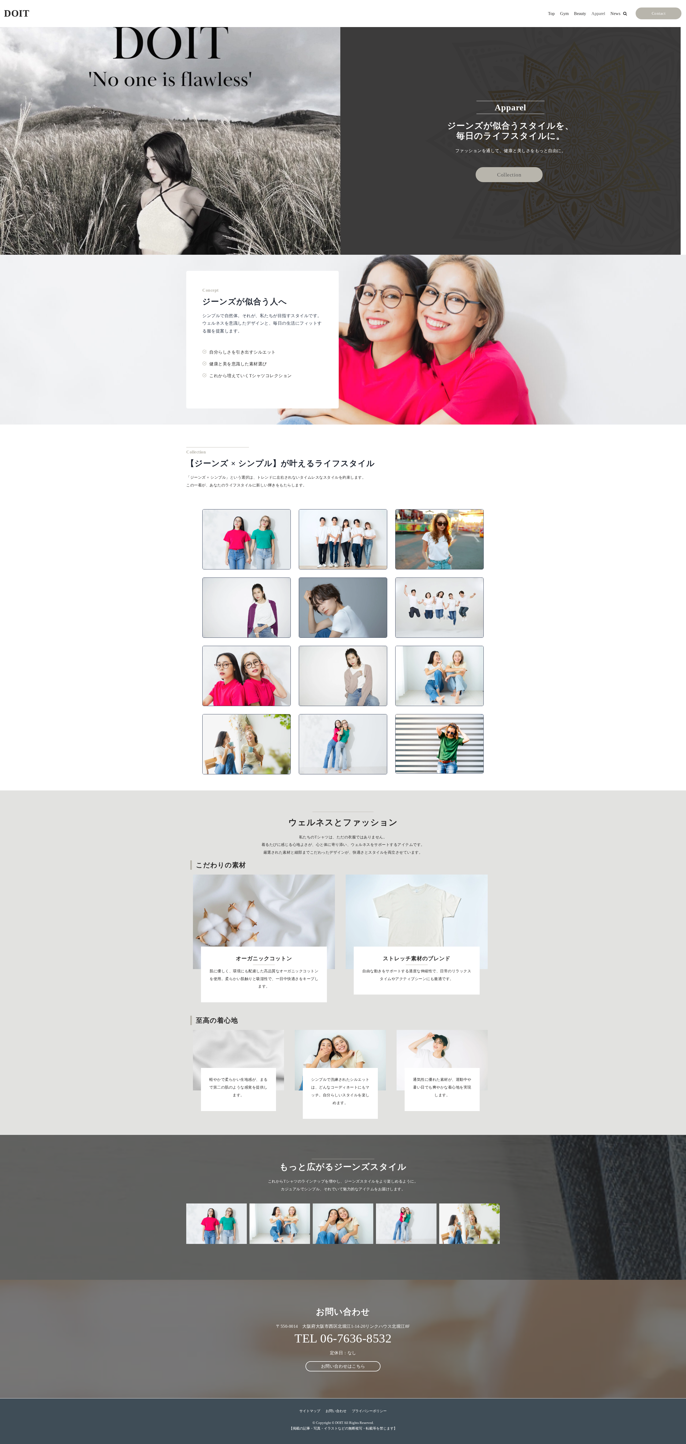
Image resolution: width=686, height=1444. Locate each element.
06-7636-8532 (356, 1338)
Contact (659, 13)
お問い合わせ (336, 1411)
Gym (564, 13)
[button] (625, 14)
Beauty (580, 13)
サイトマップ (309, 1411)
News (615, 13)
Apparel (598, 13)
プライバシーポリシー (369, 1411)
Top (551, 13)
